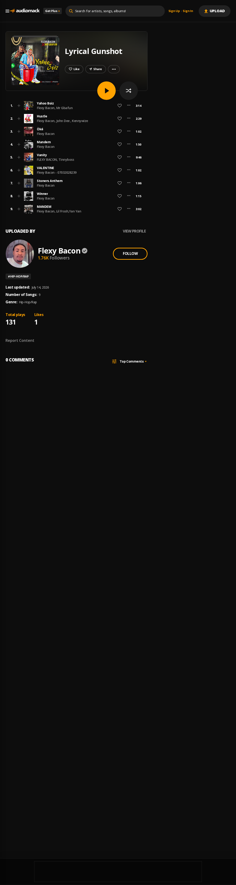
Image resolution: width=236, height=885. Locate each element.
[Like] (120, 105)
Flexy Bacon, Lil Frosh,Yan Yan (59, 211)
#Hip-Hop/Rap (18, 276)
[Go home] (24, 11)
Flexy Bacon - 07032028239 (57, 172)
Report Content (20, 340)
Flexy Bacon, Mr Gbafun (55, 108)
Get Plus (52, 11)
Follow (130, 253)
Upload (217, 10)
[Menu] (7, 11)
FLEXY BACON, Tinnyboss (55, 159)
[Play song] (106, 90)
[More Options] (128, 105)
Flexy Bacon (46, 133)
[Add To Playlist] (19, 105)
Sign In (188, 11)
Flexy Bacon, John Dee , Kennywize (62, 121)
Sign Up (174, 11)
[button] (75, 105)
